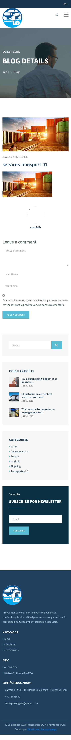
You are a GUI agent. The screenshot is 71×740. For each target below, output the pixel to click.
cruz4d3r (23, 157)
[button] (66, 14)
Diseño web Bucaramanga (41, 729)
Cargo (14, 446)
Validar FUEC (11, 667)
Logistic (15, 461)
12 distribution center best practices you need (36, 395)
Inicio (5, 72)
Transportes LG (19, 471)
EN (65, 3)
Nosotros (10, 644)
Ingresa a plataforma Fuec (18, 672)
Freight (15, 456)
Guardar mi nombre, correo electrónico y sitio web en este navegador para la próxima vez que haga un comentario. (35, 302)
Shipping (16, 466)
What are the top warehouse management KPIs (38, 410)
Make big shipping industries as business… (39, 380)
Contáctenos (11, 650)
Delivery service (19, 451)
